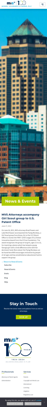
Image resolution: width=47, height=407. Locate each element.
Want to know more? (33, 404)
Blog (6, 278)
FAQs (6, 282)
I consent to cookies (15, 404)
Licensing (26, 388)
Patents (26, 377)
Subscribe (7, 265)
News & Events (20, 201)
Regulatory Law (28, 395)
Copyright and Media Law (31, 381)
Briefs (6, 273)
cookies (38, 400)
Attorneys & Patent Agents (10, 377)
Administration (6, 381)
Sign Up (23, 317)
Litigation (26, 391)
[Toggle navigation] (42, 4)
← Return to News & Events (12, 262)
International (27, 384)
